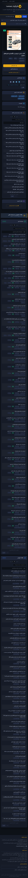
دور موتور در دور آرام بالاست (20, 365)
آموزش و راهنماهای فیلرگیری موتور (19, 586)
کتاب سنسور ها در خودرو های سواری (18, 544)
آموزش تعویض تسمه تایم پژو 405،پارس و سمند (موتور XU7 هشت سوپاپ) (14, 716)
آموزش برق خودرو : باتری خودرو (19, 706)
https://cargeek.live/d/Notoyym (13, 85)
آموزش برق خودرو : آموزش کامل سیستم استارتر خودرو (15, 619)
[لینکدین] (13, 82)
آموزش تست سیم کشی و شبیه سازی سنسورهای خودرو (15, 696)
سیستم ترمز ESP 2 (21, 404)
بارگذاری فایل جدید (9, 16)
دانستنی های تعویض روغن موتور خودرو (18, 471)
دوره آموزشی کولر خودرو (21, 662)
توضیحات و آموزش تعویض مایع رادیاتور (18, 742)
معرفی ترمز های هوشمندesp (20, 411)
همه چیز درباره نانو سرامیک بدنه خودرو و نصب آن (16, 737)
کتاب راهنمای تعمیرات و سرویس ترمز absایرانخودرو (15, 418)
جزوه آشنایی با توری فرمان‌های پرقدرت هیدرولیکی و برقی (15, 457)
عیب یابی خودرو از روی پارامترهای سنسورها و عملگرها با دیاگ (14, 575)
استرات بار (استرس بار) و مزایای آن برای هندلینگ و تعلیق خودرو (15, 786)
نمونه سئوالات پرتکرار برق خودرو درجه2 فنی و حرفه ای (14, 127)
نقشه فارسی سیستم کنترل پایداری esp (18, 510)
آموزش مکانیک (20, 98)
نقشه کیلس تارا (22, 530)
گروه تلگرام (11, 1)
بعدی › (12, 196)
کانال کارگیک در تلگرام (21, 867)
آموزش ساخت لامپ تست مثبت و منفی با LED (17, 657)
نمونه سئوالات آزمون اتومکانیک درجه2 (17, 125)
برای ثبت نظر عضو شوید (13, 205)
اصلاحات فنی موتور (21, 384)
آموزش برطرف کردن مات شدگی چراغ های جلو (17, 761)
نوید (5, 250)
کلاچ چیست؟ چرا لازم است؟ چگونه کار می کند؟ (16, 710)
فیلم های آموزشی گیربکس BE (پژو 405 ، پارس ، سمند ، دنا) (14, 818)
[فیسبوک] (11, 82)
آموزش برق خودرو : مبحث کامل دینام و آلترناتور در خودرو (15, 591)
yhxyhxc (22, 289)
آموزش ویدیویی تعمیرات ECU (20, 765)
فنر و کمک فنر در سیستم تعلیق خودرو (18, 642)
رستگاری (4, 236)
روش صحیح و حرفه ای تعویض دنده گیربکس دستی (16, 776)
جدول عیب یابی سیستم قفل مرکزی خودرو (17, 638)
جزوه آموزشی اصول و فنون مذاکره (18, 186)
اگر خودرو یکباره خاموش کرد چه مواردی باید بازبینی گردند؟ (14, 676)
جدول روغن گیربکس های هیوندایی (18, 424)
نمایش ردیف (14, 116)
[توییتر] (16, 82)
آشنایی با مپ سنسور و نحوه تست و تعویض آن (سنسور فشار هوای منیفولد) (14, 602)
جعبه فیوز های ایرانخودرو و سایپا (19, 351)
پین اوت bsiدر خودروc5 (21, 504)
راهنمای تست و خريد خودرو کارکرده (18, 746)
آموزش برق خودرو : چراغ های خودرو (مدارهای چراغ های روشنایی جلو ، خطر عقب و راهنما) (15, 771)
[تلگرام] (19, 82)
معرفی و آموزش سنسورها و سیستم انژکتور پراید (16, 633)
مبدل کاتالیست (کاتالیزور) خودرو (19, 792)
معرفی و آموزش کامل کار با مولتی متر (18, 814)
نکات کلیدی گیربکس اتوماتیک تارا (19, 276)
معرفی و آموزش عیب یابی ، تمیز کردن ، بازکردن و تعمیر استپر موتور (14, 581)
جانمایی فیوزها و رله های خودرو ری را (18, 260)
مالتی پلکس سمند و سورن (20, 358)
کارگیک (10, 58)
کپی (22, 87)
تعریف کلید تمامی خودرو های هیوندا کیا (18, 491)
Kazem (4, 241)
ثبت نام (17, 16)
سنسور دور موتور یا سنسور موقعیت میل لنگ (17, 726)
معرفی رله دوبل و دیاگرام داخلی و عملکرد (17, 628)
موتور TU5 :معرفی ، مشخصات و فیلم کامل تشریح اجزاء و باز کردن (14, 596)
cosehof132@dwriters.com (19, 309)
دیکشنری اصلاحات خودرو (20, 398)
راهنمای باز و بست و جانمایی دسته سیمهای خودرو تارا (15, 271)
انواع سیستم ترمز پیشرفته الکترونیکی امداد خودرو (16, 431)
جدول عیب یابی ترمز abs (20, 444)
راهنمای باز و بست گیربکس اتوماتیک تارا (18, 281)
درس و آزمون (21, 96)
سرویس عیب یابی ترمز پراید (20, 451)
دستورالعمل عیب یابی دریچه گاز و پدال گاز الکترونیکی (15, 312)
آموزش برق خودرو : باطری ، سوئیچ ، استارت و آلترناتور (15, 614)
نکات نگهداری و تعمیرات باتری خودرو (18, 239)
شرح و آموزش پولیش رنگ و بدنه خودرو (18, 721)
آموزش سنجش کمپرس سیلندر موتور (18, 803)
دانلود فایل (13, 65)
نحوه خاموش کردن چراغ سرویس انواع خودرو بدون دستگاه (14, 751)
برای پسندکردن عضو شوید (13, 72)
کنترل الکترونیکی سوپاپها (20, 477)
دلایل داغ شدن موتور (21, 378)
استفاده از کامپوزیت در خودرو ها (19, 333)
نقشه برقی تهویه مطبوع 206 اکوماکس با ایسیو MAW (15, 248)
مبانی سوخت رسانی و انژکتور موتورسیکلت (18, 244)
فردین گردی (22, 257)
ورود (24, 16)
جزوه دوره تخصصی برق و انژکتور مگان (18, 517)
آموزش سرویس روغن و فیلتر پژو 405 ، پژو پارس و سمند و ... (14, 652)
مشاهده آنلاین (13, 69)
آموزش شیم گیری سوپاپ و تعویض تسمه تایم (17, 691)
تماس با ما (25, 848)
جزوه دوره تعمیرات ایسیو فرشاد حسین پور (17, 464)
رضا (5, 273)
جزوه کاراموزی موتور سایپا (20, 345)
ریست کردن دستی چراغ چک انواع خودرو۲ (17, 537)
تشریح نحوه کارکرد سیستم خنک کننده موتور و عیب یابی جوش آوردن (14, 609)
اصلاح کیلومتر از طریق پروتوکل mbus (18, 497)
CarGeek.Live (21, 843)
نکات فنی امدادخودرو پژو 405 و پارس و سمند (17, 234)
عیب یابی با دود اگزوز (21, 391)
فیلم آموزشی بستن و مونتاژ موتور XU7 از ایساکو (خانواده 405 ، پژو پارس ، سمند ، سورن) (14, 731)
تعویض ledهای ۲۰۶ (21, 338)
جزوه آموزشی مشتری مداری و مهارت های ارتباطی (15, 192)
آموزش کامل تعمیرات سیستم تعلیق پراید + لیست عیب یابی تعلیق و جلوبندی (14, 808)
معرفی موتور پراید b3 (21, 371)
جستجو (3, 23)
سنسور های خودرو (22, 253)
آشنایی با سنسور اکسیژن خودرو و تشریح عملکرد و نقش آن (14, 647)
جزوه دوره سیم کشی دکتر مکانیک (19, 305)
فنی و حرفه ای (14, 96)
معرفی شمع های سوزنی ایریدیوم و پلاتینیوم (17, 781)
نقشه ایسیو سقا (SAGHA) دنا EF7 (19, 266)
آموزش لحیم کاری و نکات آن (20, 756)
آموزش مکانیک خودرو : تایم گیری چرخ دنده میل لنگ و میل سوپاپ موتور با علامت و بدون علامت (14, 681)
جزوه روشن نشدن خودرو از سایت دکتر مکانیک (16, 286)
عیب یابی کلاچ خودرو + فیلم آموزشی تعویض (17, 671)
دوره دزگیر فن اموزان (21, 292)
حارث (4, 335)
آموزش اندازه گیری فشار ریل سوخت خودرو (17, 687)
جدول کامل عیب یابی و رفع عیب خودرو (18, 571)
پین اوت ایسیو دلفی (21, 524)
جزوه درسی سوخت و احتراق (19, 184)
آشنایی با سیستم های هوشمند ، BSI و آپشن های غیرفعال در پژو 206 (14, 797)
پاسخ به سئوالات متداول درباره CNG (18, 701)
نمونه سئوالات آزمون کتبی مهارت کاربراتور (17, 150)
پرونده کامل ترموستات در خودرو (19, 623)
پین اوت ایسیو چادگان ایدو (20, 484)
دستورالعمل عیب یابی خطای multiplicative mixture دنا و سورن (14, 319)
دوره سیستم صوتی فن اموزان (20, 299)
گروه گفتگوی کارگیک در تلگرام (20, 870)
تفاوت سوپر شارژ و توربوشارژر (20, 437)
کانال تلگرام (4, 1)
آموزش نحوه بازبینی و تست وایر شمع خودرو (17, 666)
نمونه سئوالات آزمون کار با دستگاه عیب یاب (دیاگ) (15, 153)
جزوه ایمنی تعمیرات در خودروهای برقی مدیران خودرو (15, 327)
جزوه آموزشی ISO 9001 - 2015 (18, 189)
